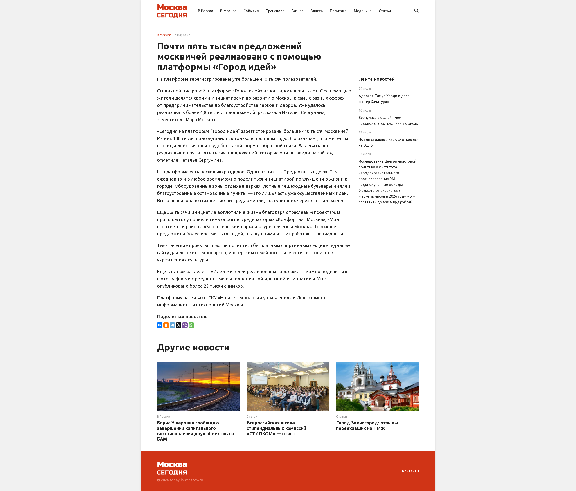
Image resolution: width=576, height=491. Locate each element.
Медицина (363, 11)
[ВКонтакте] (159, 325)
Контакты (410, 471)
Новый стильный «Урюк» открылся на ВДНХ (389, 142)
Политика (338, 11)
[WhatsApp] (191, 325)
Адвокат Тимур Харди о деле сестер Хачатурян (384, 99)
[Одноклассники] (166, 325)
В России (205, 11)
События (251, 11)
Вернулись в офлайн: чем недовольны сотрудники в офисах (388, 120)
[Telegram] (172, 325)
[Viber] (185, 325)
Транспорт (275, 11)
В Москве (228, 11)
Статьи (385, 11)
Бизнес (297, 11)
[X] (178, 325)
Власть (316, 11)
